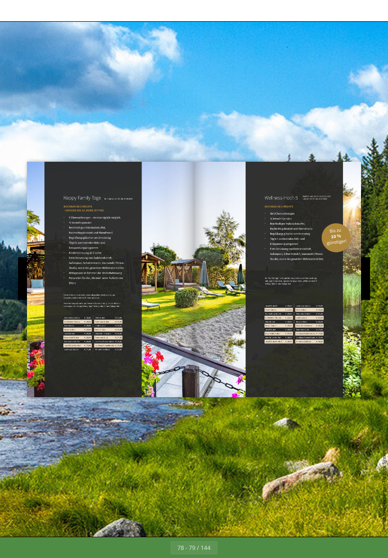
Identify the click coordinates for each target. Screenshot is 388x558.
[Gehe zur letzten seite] (248, 547)
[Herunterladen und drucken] (98, 10)
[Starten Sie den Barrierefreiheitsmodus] (141, 10)
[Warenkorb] (120, 10)
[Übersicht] (56, 10)
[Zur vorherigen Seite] (160, 547)
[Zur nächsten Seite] (228, 547)
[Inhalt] (13, 10)
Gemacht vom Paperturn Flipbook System (384, 491)
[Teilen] (353, 10)
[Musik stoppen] (162, 10)
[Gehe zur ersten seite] (139, 547)
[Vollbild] (374, 10)
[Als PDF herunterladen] (77, 10)
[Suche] (34, 10)
